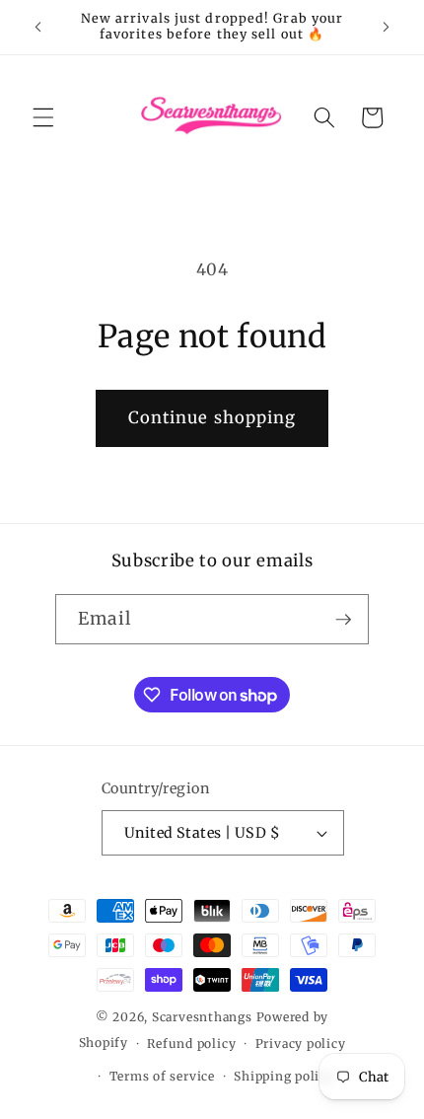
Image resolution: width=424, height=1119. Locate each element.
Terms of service (162, 1076)
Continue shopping (212, 418)
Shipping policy (284, 1076)
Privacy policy (300, 1043)
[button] (43, 117)
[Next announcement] (386, 26)
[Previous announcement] (38, 26)
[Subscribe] (343, 619)
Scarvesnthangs (202, 1016)
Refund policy (191, 1043)
